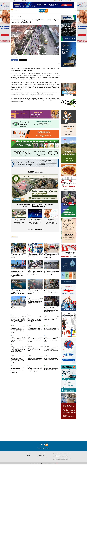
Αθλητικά (16, 16)
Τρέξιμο (20, 16)
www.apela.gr (36, 463)
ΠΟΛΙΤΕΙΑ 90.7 (14, 75)
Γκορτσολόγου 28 (42, 453)
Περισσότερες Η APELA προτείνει (35, 229)
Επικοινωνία (13, 0)
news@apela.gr (41, 455)
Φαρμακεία (29, 453)
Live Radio (28, 455)
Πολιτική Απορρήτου (47, 463)
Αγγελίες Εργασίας (17, 10)
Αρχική (12, 16)
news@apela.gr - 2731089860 (21, 0)
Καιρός (28, 456)
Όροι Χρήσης (41, 463)
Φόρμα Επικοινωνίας (43, 456)
